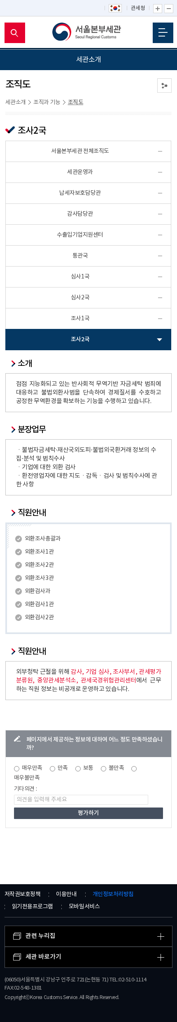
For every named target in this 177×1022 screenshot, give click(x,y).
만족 (63, 768)
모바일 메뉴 (163, 33)
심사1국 (80, 277)
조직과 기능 (47, 102)
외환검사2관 (39, 617)
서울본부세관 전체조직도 (80, 151)
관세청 (138, 8)
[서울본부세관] (88, 33)
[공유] (164, 85)
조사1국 (80, 318)
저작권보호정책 (23, 894)
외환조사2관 (39, 565)
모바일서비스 (84, 906)
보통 (88, 768)
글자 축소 (168, 8)
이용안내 (66, 894)
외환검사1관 (39, 604)
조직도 (76, 102)
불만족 (116, 768)
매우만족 (32, 768)
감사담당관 (80, 214)
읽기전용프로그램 (32, 906)
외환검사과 (38, 591)
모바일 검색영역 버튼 (15, 33)
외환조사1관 (39, 552)
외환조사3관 (39, 578)
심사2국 (80, 297)
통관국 (80, 256)
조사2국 (80, 339)
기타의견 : (25, 789)
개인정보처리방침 (113, 894)
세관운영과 (80, 172)
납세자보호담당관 (79, 193)
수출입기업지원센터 (80, 235)
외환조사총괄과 (43, 539)
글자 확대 (157, 8)
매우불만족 (27, 778)
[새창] (116, 8)
